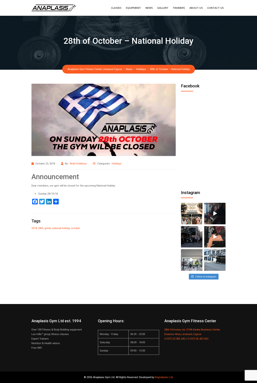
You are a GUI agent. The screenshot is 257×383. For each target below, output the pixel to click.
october (75, 228)
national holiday (61, 228)
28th (40, 228)
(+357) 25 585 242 (174, 338)
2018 (34, 228)
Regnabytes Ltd (164, 377)
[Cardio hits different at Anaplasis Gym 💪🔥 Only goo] (191, 260)
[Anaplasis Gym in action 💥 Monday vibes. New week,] (215, 260)
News (149, 7)
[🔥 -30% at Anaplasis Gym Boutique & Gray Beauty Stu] (191, 213)
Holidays (117, 163)
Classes (116, 7)
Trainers (179, 7)
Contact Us (215, 7)
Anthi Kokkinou (78, 163)
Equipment (133, 7)
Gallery (162, 7)
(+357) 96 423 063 (198, 338)
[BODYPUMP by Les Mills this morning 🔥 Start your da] (215, 213)
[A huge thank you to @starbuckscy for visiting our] (191, 237)
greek (48, 228)
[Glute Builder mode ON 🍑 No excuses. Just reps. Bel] (215, 237)
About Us (196, 7)
